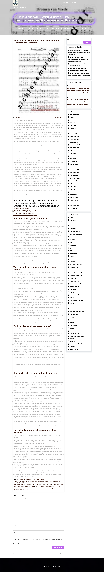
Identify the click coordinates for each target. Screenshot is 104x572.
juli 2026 (72, 117)
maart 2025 (73, 161)
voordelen (16, 489)
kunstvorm (31, 486)
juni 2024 (73, 186)
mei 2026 (73, 122)
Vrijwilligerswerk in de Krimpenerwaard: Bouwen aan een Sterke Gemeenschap (78, 59)
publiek (15, 488)
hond (71, 250)
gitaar (72, 248)
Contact (73, 2)
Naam (14, 519)
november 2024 (74, 172)
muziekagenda (74, 286)
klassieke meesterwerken (52, 484)
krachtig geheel (24, 486)
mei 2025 (73, 156)
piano (72, 306)
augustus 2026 (74, 114)
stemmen (29, 488)
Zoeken (68, 39)
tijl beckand (73, 325)
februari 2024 (74, 197)
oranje (72, 303)
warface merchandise (76, 344)
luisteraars (37, 486)
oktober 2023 (74, 208)
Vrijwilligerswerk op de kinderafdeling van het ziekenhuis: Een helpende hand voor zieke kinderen (78, 90)
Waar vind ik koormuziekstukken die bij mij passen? (25, 215)
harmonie (29, 484)
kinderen (72, 259)
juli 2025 (72, 150)
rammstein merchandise (77, 311)
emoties (42, 479)
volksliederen (60, 488)
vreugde (22, 489)
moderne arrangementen (47, 486)
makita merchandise (76, 284)
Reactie (15, 501)
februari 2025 (74, 164)
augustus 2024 (74, 181)
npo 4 (72, 297)
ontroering (57, 486)
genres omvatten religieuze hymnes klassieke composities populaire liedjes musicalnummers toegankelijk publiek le (37, 482)
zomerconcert (74, 349)
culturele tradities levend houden (25, 479)
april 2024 (73, 192)
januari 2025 (74, 167)
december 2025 (74, 136)
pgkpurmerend (71, 88)
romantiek (73, 320)
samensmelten (22, 488)
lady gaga (73, 278)
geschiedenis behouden (20, 484)
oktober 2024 (74, 175)
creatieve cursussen (76, 226)
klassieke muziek (75, 267)
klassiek (72, 261)
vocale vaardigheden (50, 488)
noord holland (74, 295)
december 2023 (74, 203)
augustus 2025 (74, 147)
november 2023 (74, 205)
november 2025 (74, 139)
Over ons (65, 2)
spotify (72, 322)
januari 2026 (74, 134)
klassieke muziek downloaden (79, 273)
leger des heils (74, 281)
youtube (72, 346)
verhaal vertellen (40, 488)
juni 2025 (73, 153)
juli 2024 (72, 183)
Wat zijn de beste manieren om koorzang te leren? (25, 210)
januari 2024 (74, 200)
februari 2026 (74, 131)
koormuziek (17, 486)
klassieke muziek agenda (77, 270)
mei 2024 (73, 189)
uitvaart (72, 331)
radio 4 (72, 309)
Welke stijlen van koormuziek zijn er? (22, 211)
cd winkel (73, 220)
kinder (72, 256)
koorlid (61, 484)
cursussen (73, 228)
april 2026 (73, 125)
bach (71, 217)
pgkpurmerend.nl (19, 7)
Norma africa (70, 99)
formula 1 (73, 245)
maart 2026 (73, 128)
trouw (72, 328)
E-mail (15, 525)
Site (14, 532)
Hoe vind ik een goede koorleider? (21, 208)
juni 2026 (73, 120)
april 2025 (73, 158)
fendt (71, 242)
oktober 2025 (74, 142)
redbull (72, 317)
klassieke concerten (76, 264)
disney (72, 237)
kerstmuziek (74, 253)
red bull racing (74, 314)
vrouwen (72, 341)
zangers (27, 489)
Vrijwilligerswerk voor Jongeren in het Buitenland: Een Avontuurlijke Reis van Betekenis (79, 75)
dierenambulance (75, 231)
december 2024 (74, 170)
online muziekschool (76, 300)
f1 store (72, 239)
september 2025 (75, 145)
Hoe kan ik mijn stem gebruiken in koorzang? (23, 213)
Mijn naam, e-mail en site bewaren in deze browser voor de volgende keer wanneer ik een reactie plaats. (38, 539)
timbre (33, 488)
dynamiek (36, 479)
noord (72, 292)
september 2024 (75, 178)
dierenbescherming (76, 234)
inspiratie (35, 484)
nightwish (73, 289)
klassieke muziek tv (76, 275)
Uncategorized (33, 28)
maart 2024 (73, 194)
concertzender (74, 223)
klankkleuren (42, 484)
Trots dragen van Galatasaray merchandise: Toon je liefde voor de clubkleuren (79, 52)
